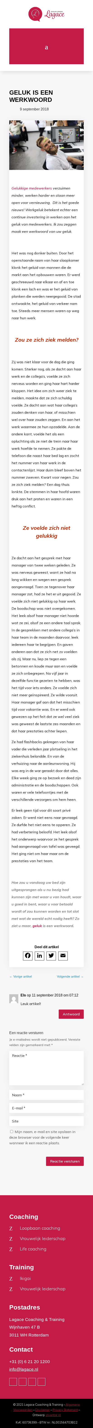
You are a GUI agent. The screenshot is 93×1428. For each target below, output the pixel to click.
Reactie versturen (65, 1161)
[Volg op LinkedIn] (13, 1382)
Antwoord (71, 1014)
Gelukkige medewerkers (32, 188)
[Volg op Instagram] (32, 1382)
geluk (37, 925)
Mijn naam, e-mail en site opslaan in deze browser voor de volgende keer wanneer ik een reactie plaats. (42, 1137)
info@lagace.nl (23, 1369)
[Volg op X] (41, 1382)
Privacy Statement (65, 1410)
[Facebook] (28, 956)
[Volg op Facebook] (22, 1382)
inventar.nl (53, 1415)
